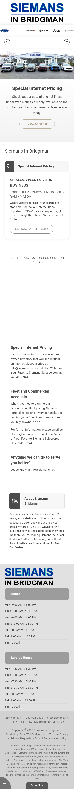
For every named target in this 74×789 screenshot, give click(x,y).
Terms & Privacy (59, 734)
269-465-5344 (19, 377)
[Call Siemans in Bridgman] (7, 42)
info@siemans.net (23, 368)
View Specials (37, 124)
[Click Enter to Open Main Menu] (66, 42)
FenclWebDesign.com (33, 734)
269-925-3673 (34, 717)
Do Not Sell (41, 738)
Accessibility (58, 738)
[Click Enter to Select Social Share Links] (5, 783)
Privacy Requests (21, 738)
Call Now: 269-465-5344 (31, 229)
